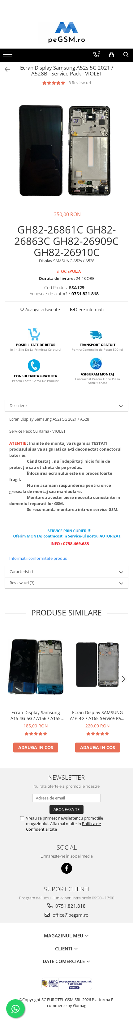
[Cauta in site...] (126, 55)
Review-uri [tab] (22, 582)
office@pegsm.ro (69, 915)
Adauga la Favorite (42, 309)
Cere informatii (89, 309)
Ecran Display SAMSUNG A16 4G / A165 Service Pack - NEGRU (97, 715)
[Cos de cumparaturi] (111, 55)
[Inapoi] (4, 69)
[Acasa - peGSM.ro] (66, 33)
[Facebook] (66, 868)
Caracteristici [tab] (21, 571)
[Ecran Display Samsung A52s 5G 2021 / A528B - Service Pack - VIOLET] (66, 148)
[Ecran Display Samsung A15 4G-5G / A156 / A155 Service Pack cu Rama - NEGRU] (35, 667)
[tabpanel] (66, 148)
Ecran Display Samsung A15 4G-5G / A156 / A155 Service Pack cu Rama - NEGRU (36, 715)
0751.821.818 (70, 906)
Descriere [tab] (18, 405)
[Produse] (8, 56)
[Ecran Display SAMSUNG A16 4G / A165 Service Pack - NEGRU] (97, 667)
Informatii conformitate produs (38, 558)
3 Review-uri (80, 82)
